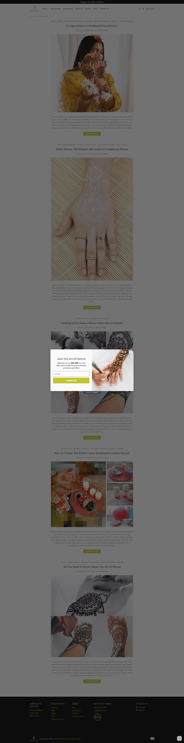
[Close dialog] (131, 352)
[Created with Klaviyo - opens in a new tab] (92, 392)
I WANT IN (71, 380)
